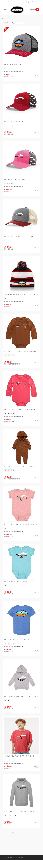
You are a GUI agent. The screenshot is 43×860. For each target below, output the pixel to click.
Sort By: (5, 23)
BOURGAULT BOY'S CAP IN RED (14, 122)
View (36, 75)
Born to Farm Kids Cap (12, 64)
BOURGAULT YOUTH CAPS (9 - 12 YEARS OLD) (19, 237)
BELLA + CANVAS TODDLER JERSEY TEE (17, 639)
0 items (32, 10)
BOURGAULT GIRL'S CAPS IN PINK (15, 179)
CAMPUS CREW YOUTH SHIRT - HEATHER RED (19, 756)
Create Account (36, 2)
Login (28, 2)
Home (3, 18)
